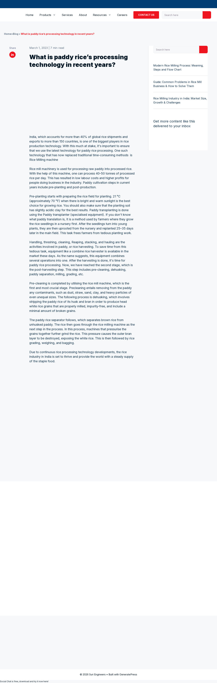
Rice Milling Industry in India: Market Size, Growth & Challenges (180, 100)
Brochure (151, 522)
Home (29, 15)
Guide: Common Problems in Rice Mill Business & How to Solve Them (177, 84)
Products (45, 15)
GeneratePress (128, 674)
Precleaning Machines (84, 504)
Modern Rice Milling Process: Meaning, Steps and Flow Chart (178, 67)
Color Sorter (117, 518)
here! (45, 681)
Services (67, 15)
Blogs (148, 518)
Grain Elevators (119, 511)
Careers (122, 15)
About (83, 15)
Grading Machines (120, 504)
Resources (100, 15)
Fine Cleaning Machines (85, 511)
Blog (15, 33)
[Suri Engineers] (13, 15)
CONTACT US (146, 14)
